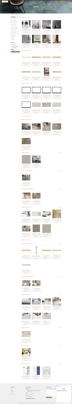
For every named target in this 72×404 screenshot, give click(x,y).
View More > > (60, 17)
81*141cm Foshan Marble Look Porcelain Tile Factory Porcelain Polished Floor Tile (56, 96)
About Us (12, 391)
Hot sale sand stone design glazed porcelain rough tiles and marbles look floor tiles (57, 132)
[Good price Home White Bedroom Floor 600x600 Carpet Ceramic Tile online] (36, 159)
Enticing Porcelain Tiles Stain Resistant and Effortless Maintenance (56, 30)
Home (41, 1)
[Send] (70, 403)
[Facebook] (29, 398)
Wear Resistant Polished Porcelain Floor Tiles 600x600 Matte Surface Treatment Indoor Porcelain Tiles (46, 234)
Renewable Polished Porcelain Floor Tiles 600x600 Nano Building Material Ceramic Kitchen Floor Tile (36, 234)
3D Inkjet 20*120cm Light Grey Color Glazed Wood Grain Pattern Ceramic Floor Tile (36, 63)
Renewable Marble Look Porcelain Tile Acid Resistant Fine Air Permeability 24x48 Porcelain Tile (46, 322)
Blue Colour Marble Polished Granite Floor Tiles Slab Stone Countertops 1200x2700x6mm (46, 376)
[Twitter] (27, 398)
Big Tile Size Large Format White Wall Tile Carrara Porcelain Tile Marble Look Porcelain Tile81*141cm (26, 96)
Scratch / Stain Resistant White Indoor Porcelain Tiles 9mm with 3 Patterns (36, 30)
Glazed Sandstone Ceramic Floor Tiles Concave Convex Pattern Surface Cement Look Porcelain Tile (26, 183)
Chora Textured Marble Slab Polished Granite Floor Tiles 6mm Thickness (36, 376)
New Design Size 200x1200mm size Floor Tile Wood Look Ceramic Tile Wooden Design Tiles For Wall (26, 271)
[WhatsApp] (11, 49)
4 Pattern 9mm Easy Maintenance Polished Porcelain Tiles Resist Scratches (47, 30)
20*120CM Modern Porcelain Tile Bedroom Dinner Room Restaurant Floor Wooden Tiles (57, 78)
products (48, 1)
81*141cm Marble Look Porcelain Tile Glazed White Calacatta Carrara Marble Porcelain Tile (26, 111)
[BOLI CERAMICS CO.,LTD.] (5, 1)
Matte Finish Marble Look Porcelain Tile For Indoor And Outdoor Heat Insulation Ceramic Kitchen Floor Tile (36, 220)
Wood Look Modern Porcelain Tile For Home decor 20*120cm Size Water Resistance (57, 63)
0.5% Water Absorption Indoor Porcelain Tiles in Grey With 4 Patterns (26, 45)
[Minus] (70, 386)
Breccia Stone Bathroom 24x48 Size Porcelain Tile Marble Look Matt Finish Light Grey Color (56, 307)
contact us (56, 1)
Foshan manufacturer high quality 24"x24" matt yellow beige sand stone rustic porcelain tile (47, 132)
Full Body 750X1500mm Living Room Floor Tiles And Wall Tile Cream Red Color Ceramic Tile (46, 111)
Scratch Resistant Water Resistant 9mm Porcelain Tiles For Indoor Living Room (26, 30)
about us (44, 1)
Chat (63, 1)
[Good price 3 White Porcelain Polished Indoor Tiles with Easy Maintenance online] (56, 39)
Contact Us (12, 394)
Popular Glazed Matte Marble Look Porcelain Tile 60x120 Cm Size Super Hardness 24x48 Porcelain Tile (36, 322)
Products (12, 390)
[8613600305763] (32, 398)
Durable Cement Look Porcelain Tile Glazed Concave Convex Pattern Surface (26, 234)
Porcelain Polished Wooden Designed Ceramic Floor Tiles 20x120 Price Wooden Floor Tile (46, 256)
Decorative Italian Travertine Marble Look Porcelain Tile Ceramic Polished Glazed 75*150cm (36, 111)
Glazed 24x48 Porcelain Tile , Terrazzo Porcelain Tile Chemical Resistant (26, 307)
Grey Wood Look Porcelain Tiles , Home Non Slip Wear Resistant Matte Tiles (26, 78)
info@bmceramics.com (15, 46)
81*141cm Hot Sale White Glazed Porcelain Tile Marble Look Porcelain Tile (46, 96)
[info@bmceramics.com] (13, 49)
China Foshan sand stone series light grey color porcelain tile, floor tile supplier (26, 132)
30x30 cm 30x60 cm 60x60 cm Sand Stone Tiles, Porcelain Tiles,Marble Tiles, (26, 147)
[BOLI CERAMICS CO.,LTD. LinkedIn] (30, 398)
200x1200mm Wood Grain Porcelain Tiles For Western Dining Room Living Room (26, 63)
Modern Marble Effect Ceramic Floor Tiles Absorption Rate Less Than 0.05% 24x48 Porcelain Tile (26, 322)
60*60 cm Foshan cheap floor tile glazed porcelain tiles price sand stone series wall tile (36, 132)
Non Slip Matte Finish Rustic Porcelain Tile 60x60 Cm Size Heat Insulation (26, 202)
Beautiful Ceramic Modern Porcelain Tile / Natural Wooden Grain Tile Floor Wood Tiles (36, 78)
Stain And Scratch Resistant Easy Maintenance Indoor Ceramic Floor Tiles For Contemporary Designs (46, 45)
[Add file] (57, 403)
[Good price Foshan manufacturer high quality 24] (46, 126)
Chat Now (15, 51)
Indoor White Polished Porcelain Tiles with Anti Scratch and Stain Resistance (36, 45)
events (52, 1)
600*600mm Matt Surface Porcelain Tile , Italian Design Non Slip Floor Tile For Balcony (46, 78)
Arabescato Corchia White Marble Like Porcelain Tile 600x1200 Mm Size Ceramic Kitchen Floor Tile (47, 220)
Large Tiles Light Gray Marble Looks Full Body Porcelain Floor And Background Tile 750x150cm (56, 111)
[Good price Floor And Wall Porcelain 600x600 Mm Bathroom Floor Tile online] (26, 159)
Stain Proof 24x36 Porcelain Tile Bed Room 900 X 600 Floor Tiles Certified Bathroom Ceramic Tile (26, 340)
